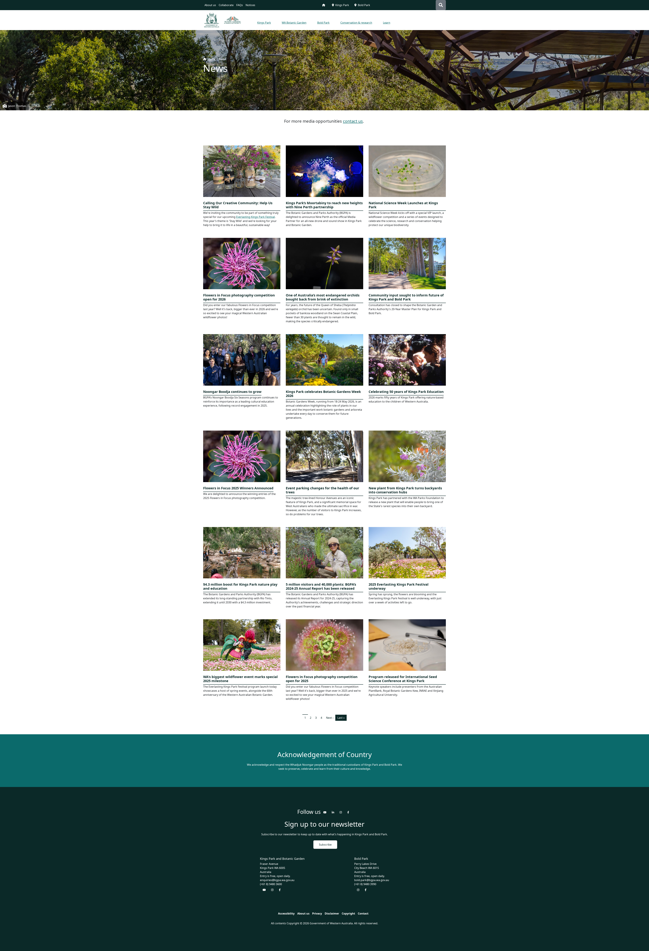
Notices (250, 5)
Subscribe (325, 844)
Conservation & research (356, 22)
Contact (363, 913)
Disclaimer (332, 913)
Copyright (348, 913)
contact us (353, 121)
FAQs (239, 5)
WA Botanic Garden (294, 22)
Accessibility (286, 913)
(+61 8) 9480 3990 (365, 884)
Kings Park (342, 5)
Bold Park (364, 5)
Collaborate (226, 5)
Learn (386, 22)
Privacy (317, 913)
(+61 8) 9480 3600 (271, 884)
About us (210, 5)
